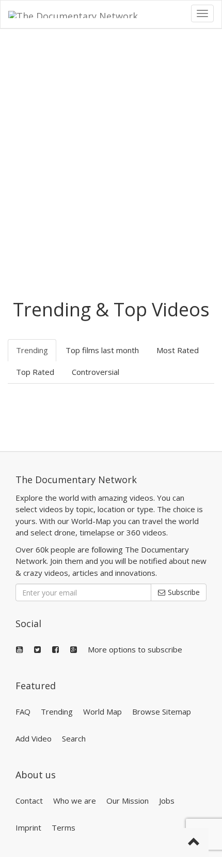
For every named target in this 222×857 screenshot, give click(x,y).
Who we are (74, 800)
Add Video (33, 738)
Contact (29, 800)
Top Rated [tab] (35, 372)
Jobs (167, 800)
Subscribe (183, 592)
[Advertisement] (111, 153)
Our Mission (127, 800)
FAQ (22, 711)
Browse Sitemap (161, 711)
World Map (102, 711)
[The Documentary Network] (81, 13)
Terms (63, 827)
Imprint (28, 827)
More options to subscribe (135, 649)
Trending (57, 711)
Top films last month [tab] (102, 350)
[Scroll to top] (194, 842)
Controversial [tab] (95, 372)
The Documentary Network (76, 479)
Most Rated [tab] (177, 350)
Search (74, 738)
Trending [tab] (32, 350)
